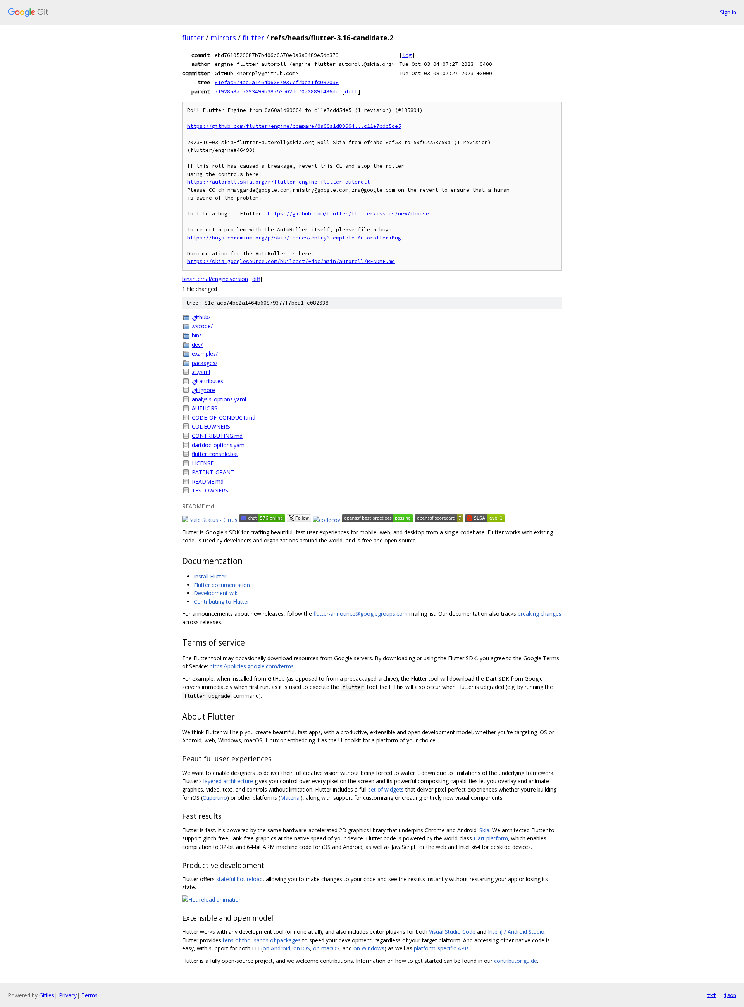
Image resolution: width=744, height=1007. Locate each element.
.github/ (201, 317)
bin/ (196, 335)
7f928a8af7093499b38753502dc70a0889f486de (277, 91)
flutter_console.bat (215, 454)
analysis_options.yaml (219, 399)
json (730, 995)
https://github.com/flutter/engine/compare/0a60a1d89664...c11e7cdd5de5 (294, 126)
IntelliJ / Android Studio (516, 931)
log (407, 55)
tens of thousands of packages (262, 940)
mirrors (223, 37)
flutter (193, 37)
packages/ (204, 363)
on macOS (326, 948)
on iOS (301, 948)
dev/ (197, 344)
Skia (484, 830)
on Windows (368, 948)
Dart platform (491, 838)
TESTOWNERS (210, 490)
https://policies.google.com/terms (252, 666)
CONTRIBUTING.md (217, 435)
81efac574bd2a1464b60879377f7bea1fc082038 (277, 82)
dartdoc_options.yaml (219, 445)
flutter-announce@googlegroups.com (360, 613)
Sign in (728, 12)
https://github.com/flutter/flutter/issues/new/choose (348, 213)
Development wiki (216, 593)
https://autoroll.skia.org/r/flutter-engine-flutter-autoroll (278, 182)
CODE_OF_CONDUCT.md (223, 417)
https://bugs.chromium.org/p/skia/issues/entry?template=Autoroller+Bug (294, 237)
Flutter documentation (222, 585)
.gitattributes (207, 381)
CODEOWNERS (211, 426)
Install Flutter (210, 576)
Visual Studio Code (452, 931)
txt (711, 995)
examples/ (205, 353)
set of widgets (386, 789)
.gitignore (203, 390)
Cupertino (215, 797)
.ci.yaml (201, 371)
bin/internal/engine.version (215, 278)
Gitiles (46, 995)
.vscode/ (202, 326)
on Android (276, 948)
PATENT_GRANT (213, 472)
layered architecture (228, 781)
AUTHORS (204, 408)
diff (351, 91)
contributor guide (515, 960)
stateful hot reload (239, 879)
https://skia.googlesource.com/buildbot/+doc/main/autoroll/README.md (291, 261)
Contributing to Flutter (221, 601)
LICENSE (203, 463)
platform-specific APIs (441, 948)
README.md (208, 481)
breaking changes (539, 613)
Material (290, 797)
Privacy (68, 995)
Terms (89, 995)
